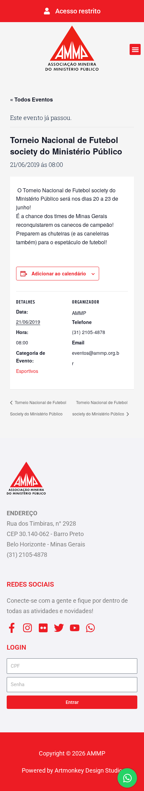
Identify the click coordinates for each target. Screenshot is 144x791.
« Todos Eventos (31, 99)
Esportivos (27, 371)
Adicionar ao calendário (58, 273)
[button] (135, 49)
